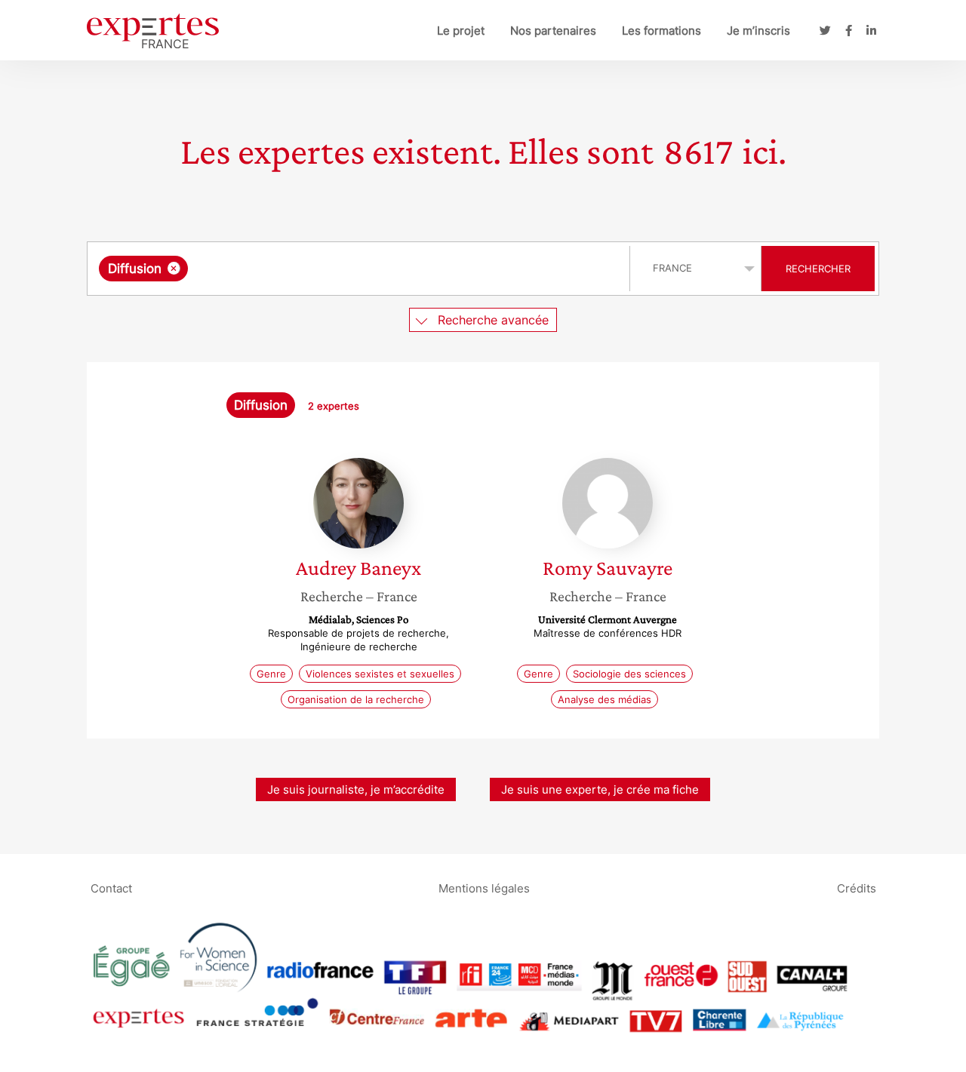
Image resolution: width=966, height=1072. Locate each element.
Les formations (661, 30)
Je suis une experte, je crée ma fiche (600, 789)
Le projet (461, 30)
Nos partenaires (553, 30)
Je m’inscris (758, 30)
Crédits (856, 887)
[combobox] (360, 268)
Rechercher (818, 269)
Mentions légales (484, 887)
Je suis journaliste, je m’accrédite (356, 789)
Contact (111, 887)
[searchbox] (342, 268)
